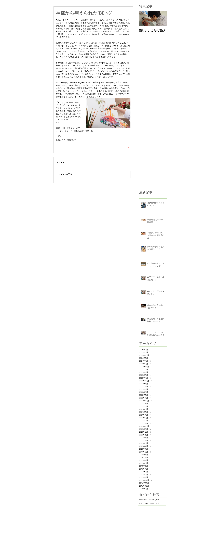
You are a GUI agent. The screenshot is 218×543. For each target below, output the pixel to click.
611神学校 (71, 140)
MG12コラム (144, 504)
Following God (154, 500)
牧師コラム (60, 140)
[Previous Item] (143, 19)
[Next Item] (163, 19)
